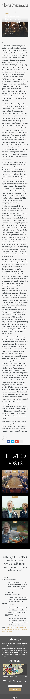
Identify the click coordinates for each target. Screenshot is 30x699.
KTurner (15, 496)
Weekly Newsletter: (15, 681)
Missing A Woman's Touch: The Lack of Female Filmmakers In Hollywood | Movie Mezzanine (15, 629)
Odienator (15, 471)
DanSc (15, 522)
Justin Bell (4, 603)
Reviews (7, 13)
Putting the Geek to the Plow (15, 677)
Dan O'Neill (5, 578)
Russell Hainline (14, 32)
